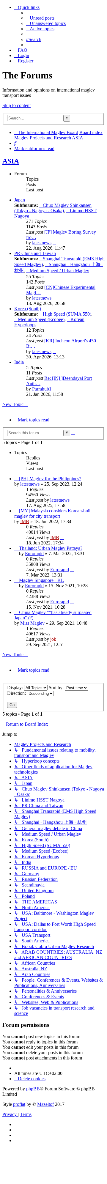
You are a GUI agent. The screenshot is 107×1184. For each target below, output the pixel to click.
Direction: (17, 693)
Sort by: (57, 687)
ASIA (10, 161)
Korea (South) (27, 308)
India (19, 362)
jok (53, 639)
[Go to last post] (72, 500)
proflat (19, 1104)
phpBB (33, 1088)
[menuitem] (40, 18)
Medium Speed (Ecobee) (41, 319)
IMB (24, 521)
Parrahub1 (41, 388)
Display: (15, 687)
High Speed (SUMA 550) (67, 314)
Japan (19, 199)
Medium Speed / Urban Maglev (59, 270)
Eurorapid (34, 553)
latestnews (41, 242)
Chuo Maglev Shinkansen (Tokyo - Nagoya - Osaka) (53, 208)
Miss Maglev (32, 623)
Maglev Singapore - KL (41, 580)
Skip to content (16, 105)
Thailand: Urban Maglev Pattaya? (50, 548)
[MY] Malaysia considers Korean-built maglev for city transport (53, 513)
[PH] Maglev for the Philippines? (50, 478)
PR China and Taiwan (35, 253)
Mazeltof (45, 1104)
